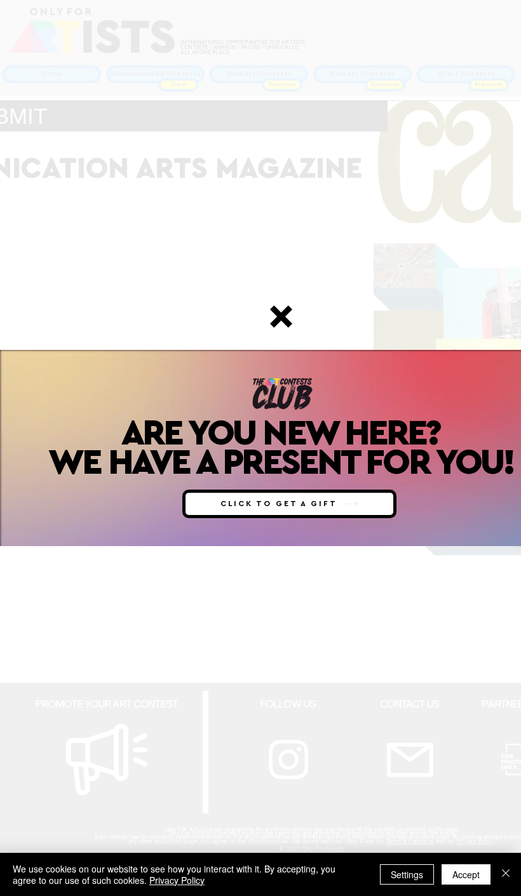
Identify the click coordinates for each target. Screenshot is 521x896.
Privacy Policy (177, 880)
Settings (407, 874)
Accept (466, 874)
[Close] (505, 874)
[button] (281, 316)
